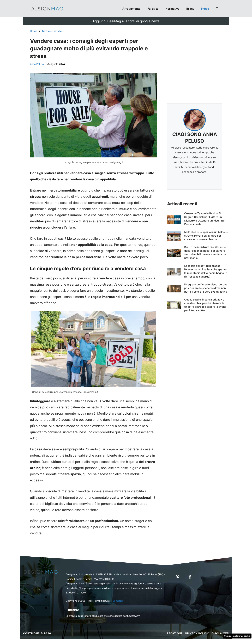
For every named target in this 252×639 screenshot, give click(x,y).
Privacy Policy (197, 633)
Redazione (175, 633)
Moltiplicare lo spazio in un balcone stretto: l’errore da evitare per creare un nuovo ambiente (206, 235)
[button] (217, 8)
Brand (190, 8)
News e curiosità (52, 31)
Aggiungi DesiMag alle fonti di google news (126, 21)
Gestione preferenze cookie (237, 636)
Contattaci (118, 600)
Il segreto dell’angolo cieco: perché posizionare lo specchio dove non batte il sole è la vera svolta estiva (205, 288)
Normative (172, 8)
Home (33, 31)
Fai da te (153, 8)
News (205, 8)
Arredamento (131, 8)
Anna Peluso (37, 64)
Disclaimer (220, 633)
